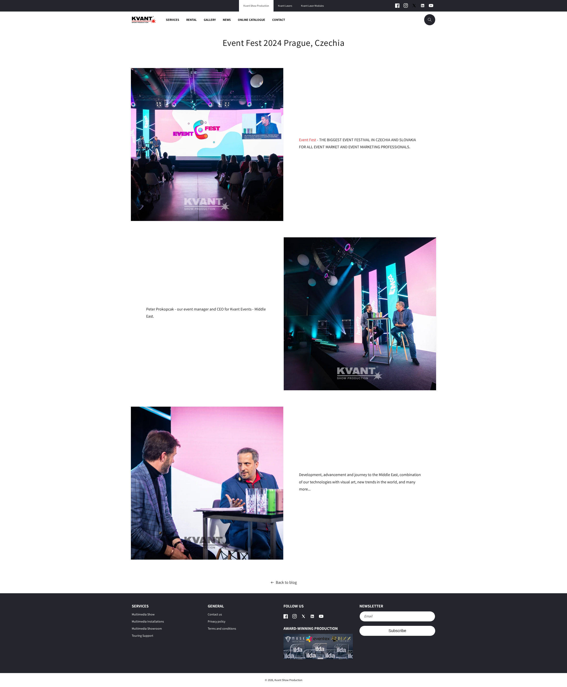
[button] (429, 19)
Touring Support (142, 636)
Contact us (215, 614)
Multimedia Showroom (147, 628)
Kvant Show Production (256, 5)
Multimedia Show (143, 614)
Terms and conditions (222, 628)
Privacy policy (216, 621)
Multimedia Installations (148, 621)
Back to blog (286, 582)
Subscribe (397, 630)
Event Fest (307, 139)
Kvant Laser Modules (312, 5)
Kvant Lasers (285, 5)
